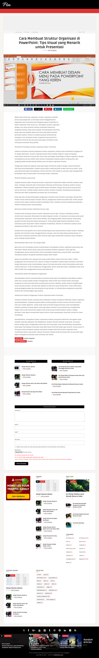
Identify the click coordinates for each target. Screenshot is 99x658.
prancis (40, 593)
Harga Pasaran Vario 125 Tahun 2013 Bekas (34, 383)
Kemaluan (53, 590)
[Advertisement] (49, 23)
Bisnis (42, 481)
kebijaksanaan (42, 590)
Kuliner (81, 548)
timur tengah (51, 599)
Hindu (39, 584)
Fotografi (81, 545)
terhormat (40, 599)
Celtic (45, 581)
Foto (53, 581)
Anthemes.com (58, 655)
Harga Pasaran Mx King (50, 536)
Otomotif (81, 552)
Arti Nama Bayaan (67, 646)
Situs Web (17, 439)
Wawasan (30, 341)
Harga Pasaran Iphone (28, 367)
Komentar (18, 410)
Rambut (48, 593)
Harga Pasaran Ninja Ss (29, 375)
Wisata (68, 562)
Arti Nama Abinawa (78, 523)
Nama (17, 424)
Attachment (18, 450)
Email (16, 432)
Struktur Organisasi (29, 338)
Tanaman (68, 555)
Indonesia (40, 587)
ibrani (46, 584)
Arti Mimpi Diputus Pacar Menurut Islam (15, 646)
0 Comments (35, 32)
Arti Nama (82, 538)
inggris (49, 587)
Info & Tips (69, 548)
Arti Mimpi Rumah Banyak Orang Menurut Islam (66, 392)
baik (39, 581)
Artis (67, 541)
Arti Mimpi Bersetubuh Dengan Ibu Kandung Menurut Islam (79, 505)
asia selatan (53, 578)
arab (46, 574)
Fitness (68, 545)
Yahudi (39, 602)
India (54, 584)
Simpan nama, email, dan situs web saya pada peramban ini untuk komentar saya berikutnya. (40, 447)
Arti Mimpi (69, 538)
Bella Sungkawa (52, 50)
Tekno (80, 555)
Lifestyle (68, 552)
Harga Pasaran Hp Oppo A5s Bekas (32, 392)
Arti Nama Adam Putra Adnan (42, 646)
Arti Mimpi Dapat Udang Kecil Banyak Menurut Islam (67, 384)
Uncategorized (70, 559)
